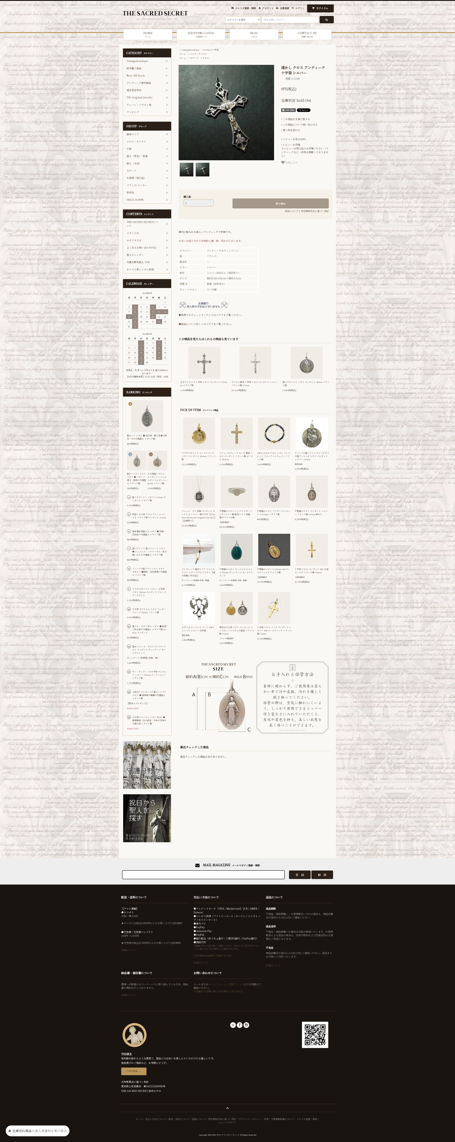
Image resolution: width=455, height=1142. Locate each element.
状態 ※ (184, 284)
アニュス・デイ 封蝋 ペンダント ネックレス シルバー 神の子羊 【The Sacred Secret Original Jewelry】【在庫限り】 (199, 515)
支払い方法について (155, 1119)
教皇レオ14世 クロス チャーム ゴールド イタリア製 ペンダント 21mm (149, 516)
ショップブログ (226, 1122)
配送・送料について (178, 1119)
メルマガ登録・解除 (245, 8)
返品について (292, 211)
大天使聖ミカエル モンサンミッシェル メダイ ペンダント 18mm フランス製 (157, 478)
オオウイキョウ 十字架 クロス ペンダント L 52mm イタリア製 (203, 383)
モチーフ (194, 57)
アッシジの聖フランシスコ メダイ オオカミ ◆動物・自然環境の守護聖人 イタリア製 (149, 571)
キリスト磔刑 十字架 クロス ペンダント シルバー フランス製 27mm (254, 383)
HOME (147, 34)
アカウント (268, 8)
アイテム (322, 8)
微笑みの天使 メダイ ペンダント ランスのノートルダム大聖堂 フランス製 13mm (236, 630)
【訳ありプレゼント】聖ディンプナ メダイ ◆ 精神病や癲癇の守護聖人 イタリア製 (149, 695)
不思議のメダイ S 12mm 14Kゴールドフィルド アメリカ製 (273, 571)
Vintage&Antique (190, 49)
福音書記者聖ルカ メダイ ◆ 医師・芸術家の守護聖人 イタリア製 (149, 533)
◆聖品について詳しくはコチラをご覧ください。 (206, 324)
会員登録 (284, 8)
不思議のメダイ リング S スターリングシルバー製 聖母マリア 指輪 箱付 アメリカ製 (235, 514)
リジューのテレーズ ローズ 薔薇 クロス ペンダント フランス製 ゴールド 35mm (236, 456)
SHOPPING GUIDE (201, 34)
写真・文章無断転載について (279, 1119)
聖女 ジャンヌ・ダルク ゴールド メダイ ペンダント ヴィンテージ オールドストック (149, 649)
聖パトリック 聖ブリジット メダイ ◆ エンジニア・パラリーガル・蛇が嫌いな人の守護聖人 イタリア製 (149, 551)
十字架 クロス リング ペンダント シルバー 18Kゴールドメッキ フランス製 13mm (274, 630)
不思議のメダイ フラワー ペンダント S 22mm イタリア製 (273, 512)
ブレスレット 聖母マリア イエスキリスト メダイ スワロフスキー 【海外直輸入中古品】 (198, 572)
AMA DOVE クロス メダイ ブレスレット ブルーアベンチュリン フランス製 (273, 456)
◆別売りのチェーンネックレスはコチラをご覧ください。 (211, 315)
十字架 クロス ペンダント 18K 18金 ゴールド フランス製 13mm (312, 571)
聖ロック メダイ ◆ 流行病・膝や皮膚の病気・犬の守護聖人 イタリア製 (147, 437)
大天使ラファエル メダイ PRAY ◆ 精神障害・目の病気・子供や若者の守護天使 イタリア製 (149, 720)
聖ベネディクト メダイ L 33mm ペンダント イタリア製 (149, 499)
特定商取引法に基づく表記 (315, 211)
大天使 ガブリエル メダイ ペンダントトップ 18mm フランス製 (149, 611)
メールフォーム (217, 984)
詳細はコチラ (128, 950)
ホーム (183, 53)
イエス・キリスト (198, 53)
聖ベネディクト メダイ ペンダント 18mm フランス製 (306, 383)
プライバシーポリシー (249, 1119)
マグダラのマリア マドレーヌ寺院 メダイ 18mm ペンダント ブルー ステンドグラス (149, 592)
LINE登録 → (134, 1071)
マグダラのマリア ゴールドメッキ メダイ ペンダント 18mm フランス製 (198, 456)
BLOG (254, 34)
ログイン (299, 8)
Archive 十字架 (211, 49)
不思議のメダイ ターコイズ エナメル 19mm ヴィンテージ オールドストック (236, 572)
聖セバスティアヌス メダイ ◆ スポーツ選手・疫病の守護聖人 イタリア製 (136, 478)
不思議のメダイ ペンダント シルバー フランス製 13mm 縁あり (311, 512)
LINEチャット (236, 984)
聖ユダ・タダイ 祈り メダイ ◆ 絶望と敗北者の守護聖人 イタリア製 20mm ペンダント (149, 629)
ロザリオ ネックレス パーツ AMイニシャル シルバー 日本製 (198, 629)
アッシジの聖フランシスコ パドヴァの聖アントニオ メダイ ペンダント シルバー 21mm (312, 456)
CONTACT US (307, 34)
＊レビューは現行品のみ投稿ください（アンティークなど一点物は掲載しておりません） (304, 150)
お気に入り (291, 162)
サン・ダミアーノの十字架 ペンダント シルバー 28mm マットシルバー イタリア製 (149, 674)
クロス (205, 57)
